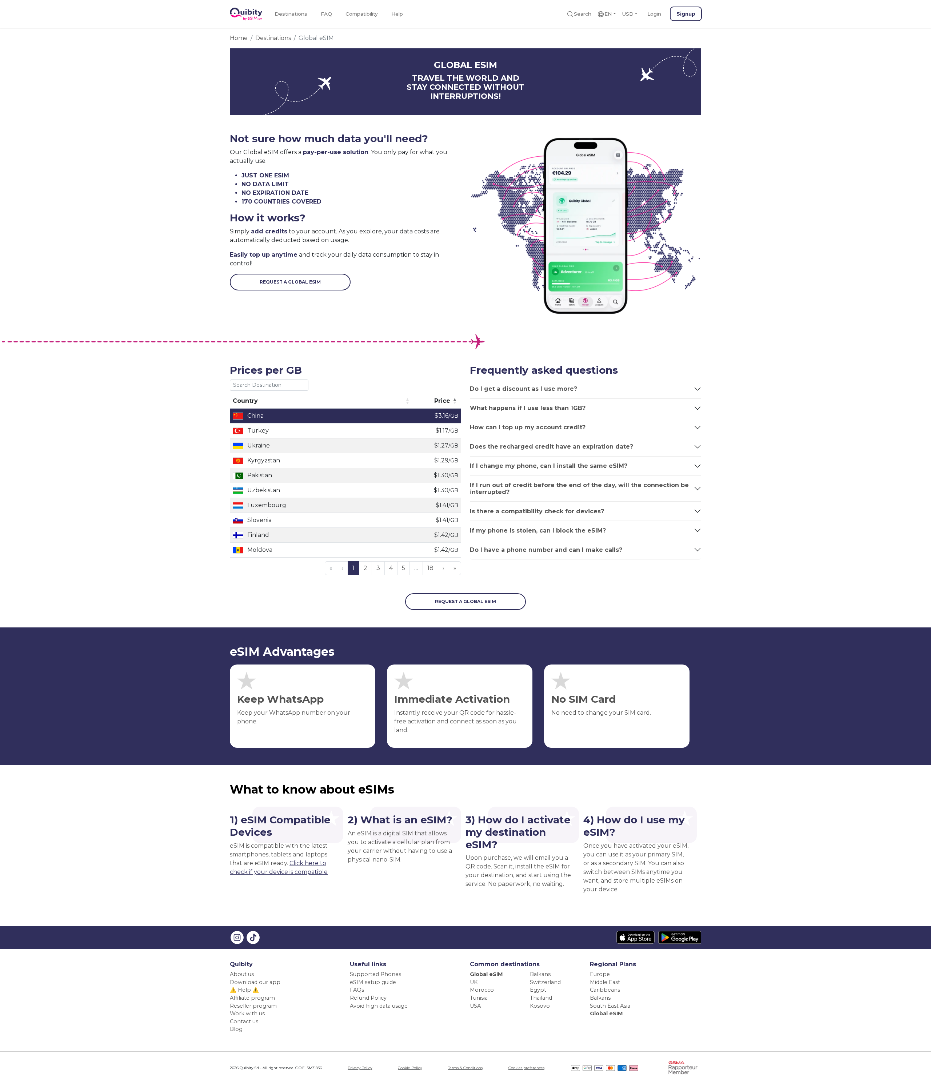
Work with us (247, 1013)
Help (397, 14)
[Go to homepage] (246, 14)
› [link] (443, 568)
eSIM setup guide (373, 982)
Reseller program (253, 1006)
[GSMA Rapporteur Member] (683, 1067)
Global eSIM (486, 974)
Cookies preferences (526, 1067)
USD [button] (628, 14)
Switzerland (545, 982)
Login (654, 14)
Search (582, 14)
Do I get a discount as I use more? (523, 388)
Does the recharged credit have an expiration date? (551, 446)
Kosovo (540, 1006)
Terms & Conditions (465, 1067)
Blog (236, 1029)
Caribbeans (605, 990)
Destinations (291, 14)
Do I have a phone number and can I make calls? (546, 549)
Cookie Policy (410, 1067)
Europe (600, 974)
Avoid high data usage (379, 1006)
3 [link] (378, 568)
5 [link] (403, 568)
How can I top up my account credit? (528, 427)
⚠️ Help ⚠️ (244, 990)
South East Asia (610, 1006)
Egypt (538, 990)
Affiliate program (252, 998)
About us (242, 974)
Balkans (540, 974)
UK (474, 982)
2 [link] (365, 568)
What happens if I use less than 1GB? (528, 408)
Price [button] (442, 400)
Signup (685, 14)
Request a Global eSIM (290, 282)
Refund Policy (368, 998)
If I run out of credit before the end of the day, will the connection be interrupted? (579, 488)
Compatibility (361, 14)
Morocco (482, 990)
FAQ (326, 14)
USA (475, 1006)
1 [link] (353, 568)
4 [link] (391, 568)
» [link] (454, 568)
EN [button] (608, 14)
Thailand (541, 998)
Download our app (255, 982)
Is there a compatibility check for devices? (537, 511)
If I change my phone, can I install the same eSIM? (548, 465)
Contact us (244, 1021)
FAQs (357, 990)
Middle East (605, 982)
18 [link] (430, 568)
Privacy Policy (360, 1067)
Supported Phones (375, 974)
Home (239, 38)
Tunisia (479, 998)
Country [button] (245, 400)
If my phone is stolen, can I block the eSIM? (538, 530)
